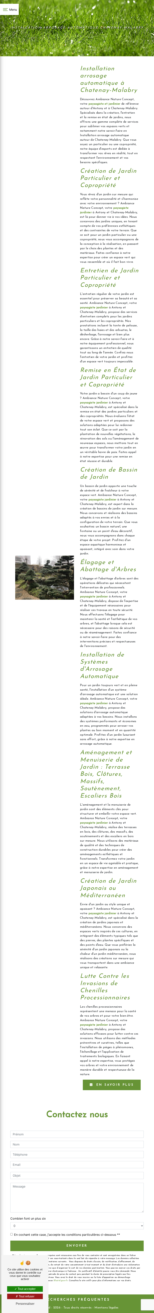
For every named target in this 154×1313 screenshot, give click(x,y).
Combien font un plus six (28, 1218)
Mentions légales (106, 1307)
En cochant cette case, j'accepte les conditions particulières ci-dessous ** (67, 1234)
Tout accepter (26, 1288)
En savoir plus (114, 1084)
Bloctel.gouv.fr (61, 1281)
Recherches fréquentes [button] (77, 1299)
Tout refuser (26, 1296)
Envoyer (77, 1245)
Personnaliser (25, 1303)
